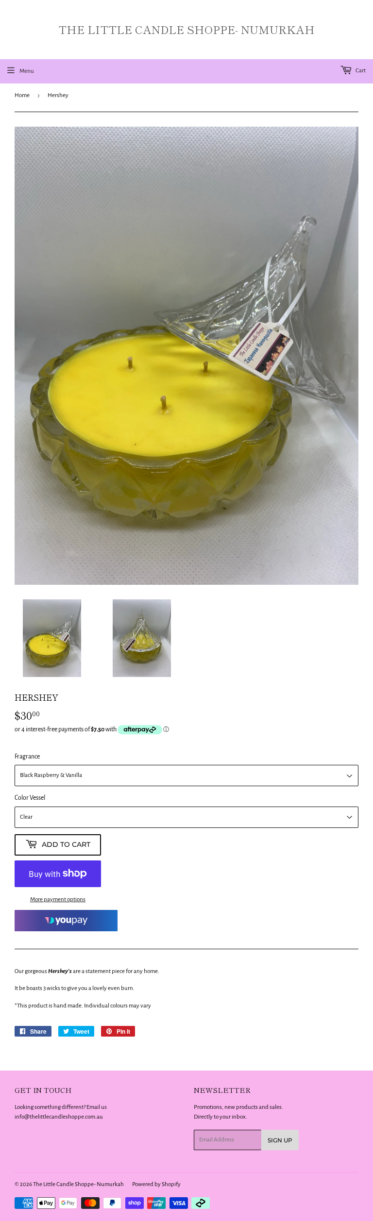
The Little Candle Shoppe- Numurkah (186, 29)
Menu (26, 71)
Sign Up (280, 1140)
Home (22, 95)
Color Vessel (30, 797)
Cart (360, 70)
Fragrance (27, 756)
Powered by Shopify (156, 1184)
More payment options (57, 899)
